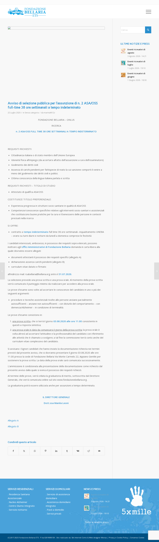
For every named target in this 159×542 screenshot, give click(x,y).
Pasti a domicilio (55, 509)
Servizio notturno (18, 509)
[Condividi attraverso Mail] (99, 451)
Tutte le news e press (97, 522)
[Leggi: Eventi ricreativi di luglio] (123, 63)
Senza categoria (32, 112)
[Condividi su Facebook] (13, 451)
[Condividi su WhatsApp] (35, 451)
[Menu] (147, 12)
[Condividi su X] (24, 451)
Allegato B (13, 426)
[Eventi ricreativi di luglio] (2, 271)
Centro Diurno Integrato (22, 505)
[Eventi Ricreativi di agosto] (156, 271)
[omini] (56, 63)
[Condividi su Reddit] (88, 451)
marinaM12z (49, 112)
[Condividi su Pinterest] (45, 451)
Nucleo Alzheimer (18, 502)
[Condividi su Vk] (78, 451)
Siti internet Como (79, 537)
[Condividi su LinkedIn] (56, 451)
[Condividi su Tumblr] (67, 451)
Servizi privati (54, 513)
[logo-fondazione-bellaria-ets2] (27, 12)
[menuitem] (147, 12)
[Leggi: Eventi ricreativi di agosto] (123, 51)
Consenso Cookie (137, 537)
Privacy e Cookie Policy (118, 537)
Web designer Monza (98, 537)
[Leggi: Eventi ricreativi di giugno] (123, 75)
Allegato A (13, 420)
